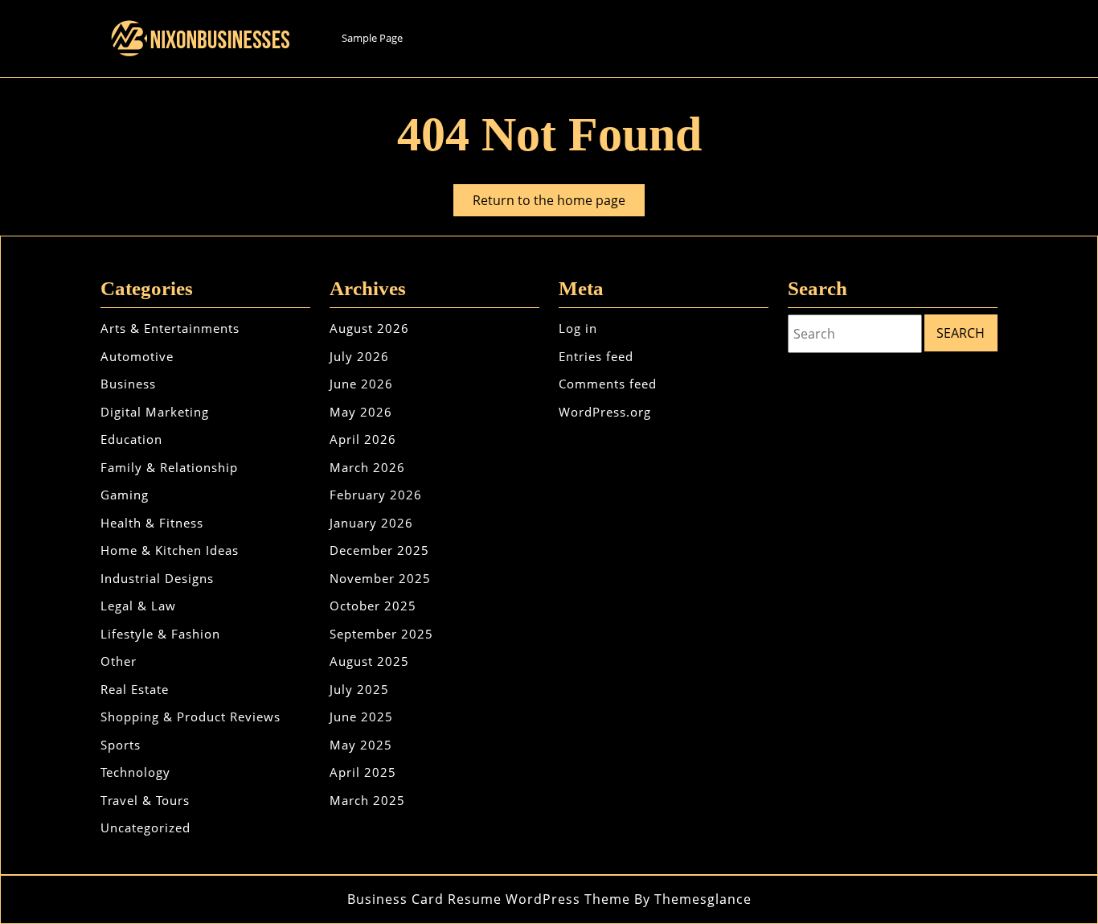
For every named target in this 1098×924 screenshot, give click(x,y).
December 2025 (379, 550)
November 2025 (380, 578)
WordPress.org (605, 412)
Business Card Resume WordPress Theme (488, 899)
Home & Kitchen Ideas (169, 550)
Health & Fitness (151, 523)
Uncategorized (145, 827)
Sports (120, 745)
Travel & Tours (145, 800)
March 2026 (367, 467)
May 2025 (361, 745)
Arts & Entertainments (170, 328)
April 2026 (363, 439)
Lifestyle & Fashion (160, 634)
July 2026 (359, 356)
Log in (578, 328)
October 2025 (373, 606)
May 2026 (361, 412)
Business (128, 384)
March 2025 (367, 800)
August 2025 (369, 661)
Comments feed (608, 384)
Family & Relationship (169, 467)
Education (131, 439)
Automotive (137, 356)
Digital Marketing (154, 412)
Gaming (124, 495)
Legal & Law (138, 606)
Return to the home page (559, 203)
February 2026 (376, 495)
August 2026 (369, 328)
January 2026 (371, 523)
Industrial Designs (157, 578)
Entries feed (596, 356)
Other (118, 661)
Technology (135, 772)
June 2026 (361, 384)
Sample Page (372, 38)
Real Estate (134, 689)
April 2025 (363, 772)
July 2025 (359, 689)
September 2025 (381, 634)
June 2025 (361, 716)
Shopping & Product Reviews (190, 716)
